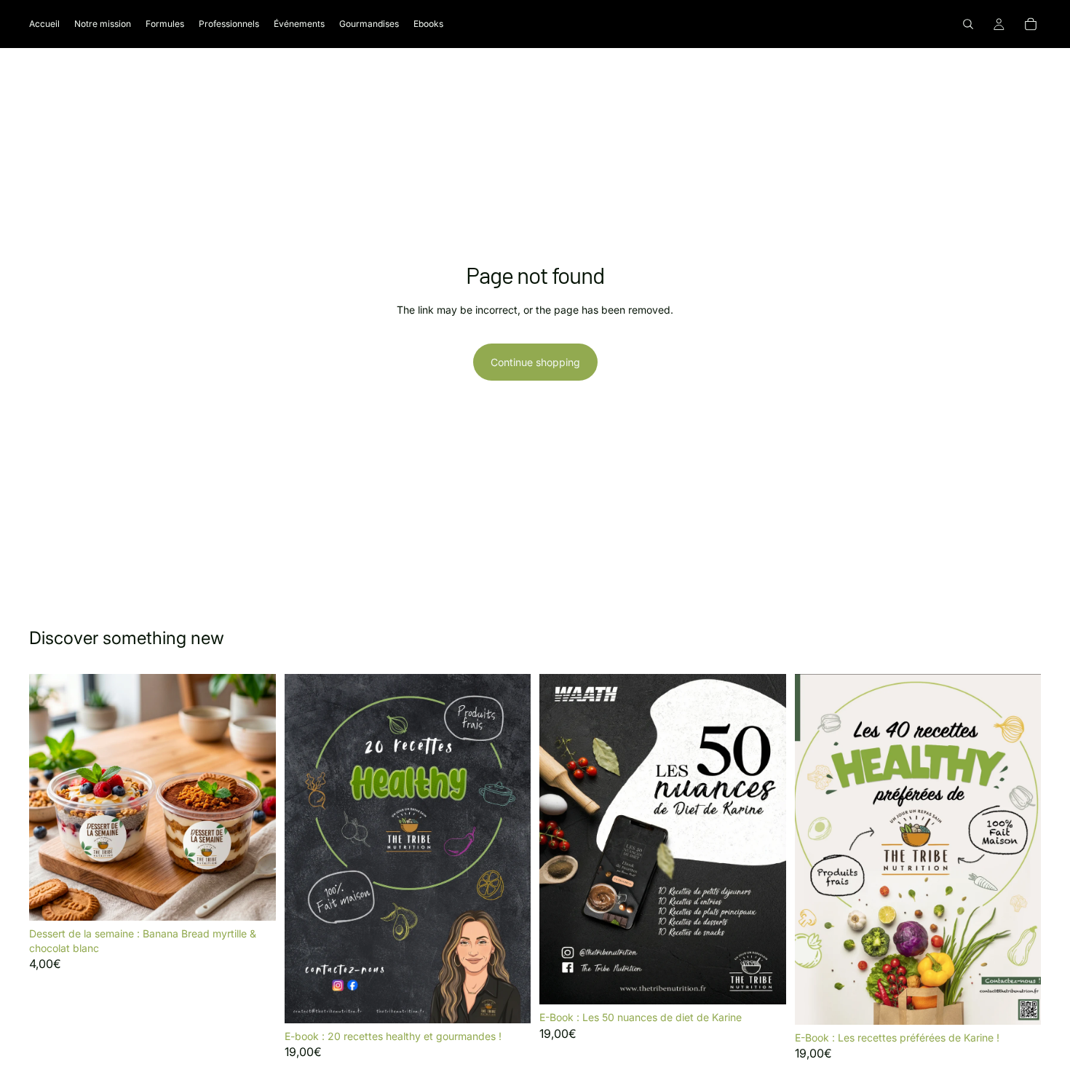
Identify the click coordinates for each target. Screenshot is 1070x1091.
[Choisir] (253, 898)
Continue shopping (535, 362)
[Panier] (1031, 24)
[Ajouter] (508, 1001)
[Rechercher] (968, 24)
